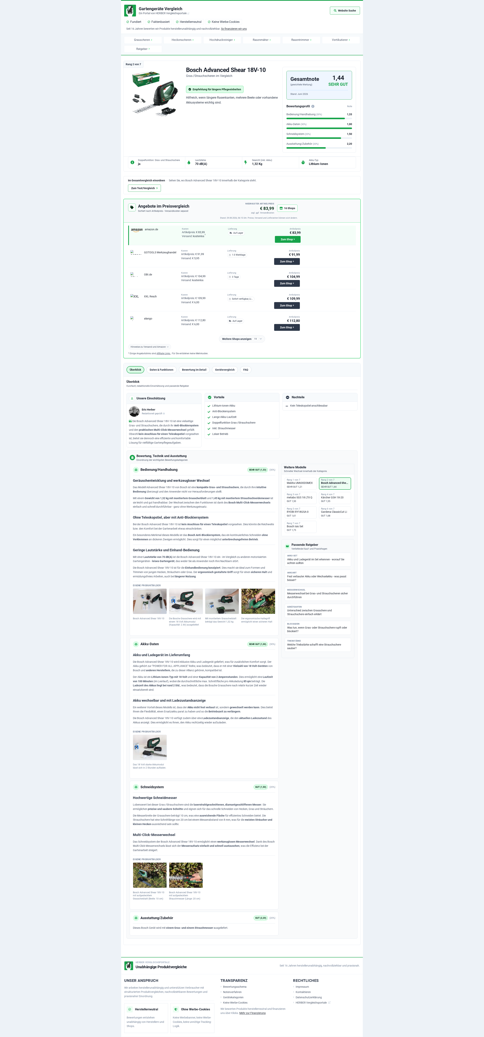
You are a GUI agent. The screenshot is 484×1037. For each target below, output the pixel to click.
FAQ (245, 369)
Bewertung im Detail (194, 369)
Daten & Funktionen (161, 369)
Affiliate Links (164, 353)
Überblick (135, 369)
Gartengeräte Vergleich (160, 8)
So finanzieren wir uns (234, 28)
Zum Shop (287, 239)
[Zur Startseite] (130, 11)
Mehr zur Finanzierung (252, 1013)
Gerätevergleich (225, 369)
